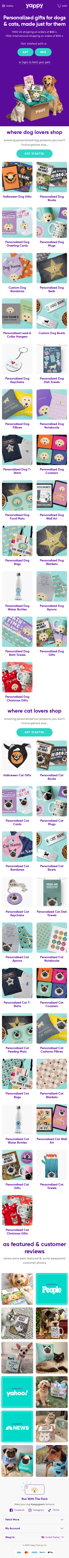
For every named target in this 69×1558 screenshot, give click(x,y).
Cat (25, 52)
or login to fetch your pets (34, 62)
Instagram (38, 1510)
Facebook (19, 1510)
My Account (12, 1528)
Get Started (34, 153)
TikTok (55, 1510)
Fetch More (12, 1519)
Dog (43, 52)
